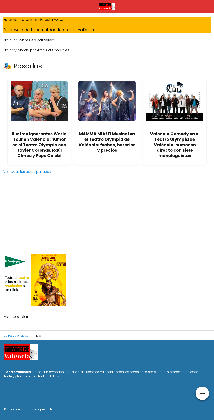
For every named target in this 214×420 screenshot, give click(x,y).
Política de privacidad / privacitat (29, 409)
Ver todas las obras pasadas (27, 171)
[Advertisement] (107, 218)
